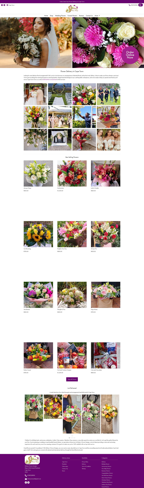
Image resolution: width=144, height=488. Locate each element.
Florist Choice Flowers (107, 477)
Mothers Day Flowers (107, 484)
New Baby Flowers (106, 468)
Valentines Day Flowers (107, 482)
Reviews (81, 16)
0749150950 (134, 5)
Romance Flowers (106, 471)
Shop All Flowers (72, 379)
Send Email (54, 79)
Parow (63, 471)
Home (46, 16)
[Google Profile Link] (4, 5)
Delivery (84, 464)
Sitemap (84, 468)
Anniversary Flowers (106, 466)
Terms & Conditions (86, 466)
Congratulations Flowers (107, 473)
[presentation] (71, 436)
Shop (51, 16)
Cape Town (64, 462)
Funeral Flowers (72, 16)
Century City (65, 468)
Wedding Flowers (60, 16)
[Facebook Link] (2, 5)
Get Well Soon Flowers (107, 475)
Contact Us (89, 16)
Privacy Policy (85, 462)
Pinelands (64, 464)
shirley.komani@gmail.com (34, 479)
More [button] (96, 16)
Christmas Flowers (106, 480)
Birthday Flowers (105, 464)
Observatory (65, 466)
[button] (69, 438)
